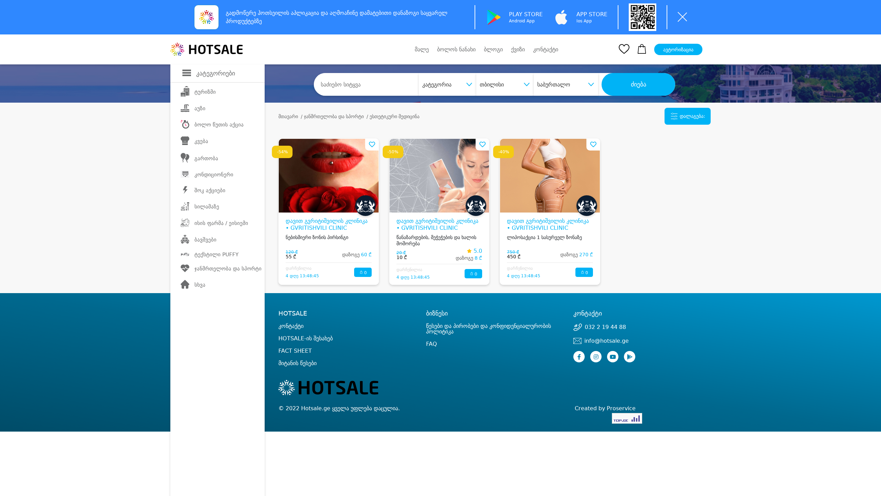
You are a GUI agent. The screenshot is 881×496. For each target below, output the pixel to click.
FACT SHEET (295, 351)
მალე (422, 49)
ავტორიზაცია (678, 49)
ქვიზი (518, 49)
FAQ (431, 344)
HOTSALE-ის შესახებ (305, 338)
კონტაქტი (545, 49)
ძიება (638, 84)
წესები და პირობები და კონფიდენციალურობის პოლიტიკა (488, 329)
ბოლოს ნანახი (456, 49)
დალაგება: (691, 116)
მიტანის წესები (297, 363)
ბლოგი (493, 49)
